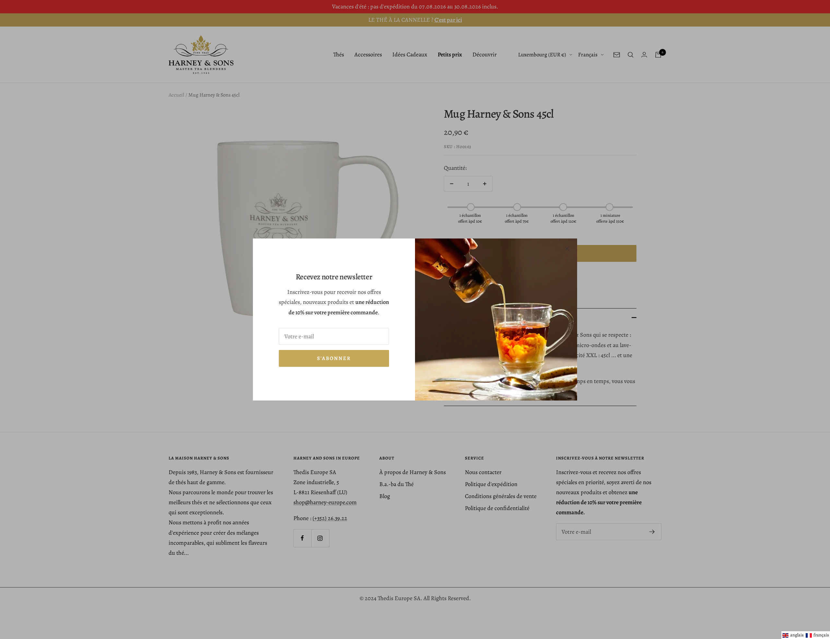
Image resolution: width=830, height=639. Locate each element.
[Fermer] (567, 248)
